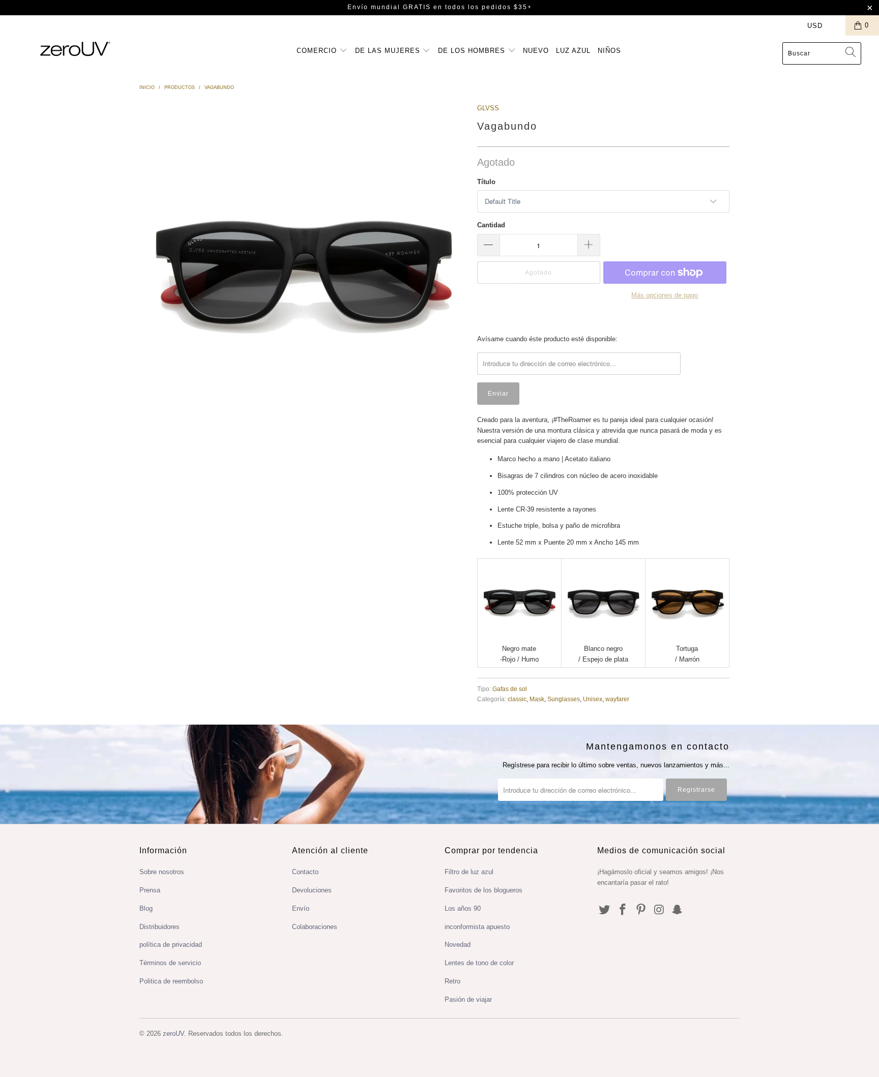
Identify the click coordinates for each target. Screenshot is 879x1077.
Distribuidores (159, 927)
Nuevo (536, 50)
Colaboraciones (314, 927)
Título (486, 182)
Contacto (305, 872)
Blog (146, 908)
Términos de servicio (170, 963)
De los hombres (473, 50)
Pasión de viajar (468, 999)
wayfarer (617, 699)
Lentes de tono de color (479, 963)
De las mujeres (389, 50)
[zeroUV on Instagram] (659, 910)
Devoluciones (312, 890)
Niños (609, 50)
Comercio (318, 50)
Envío (300, 908)
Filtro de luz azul (469, 872)
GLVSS (488, 108)
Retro (452, 981)
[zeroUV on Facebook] (623, 910)
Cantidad (491, 225)
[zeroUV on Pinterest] (641, 910)
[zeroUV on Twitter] (604, 910)
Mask (537, 699)
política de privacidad (170, 944)
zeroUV (173, 1033)
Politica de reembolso (171, 981)
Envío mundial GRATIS (389, 7)
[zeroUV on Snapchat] (677, 910)
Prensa (149, 890)
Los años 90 (463, 908)
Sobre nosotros (161, 872)
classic (517, 699)
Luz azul (573, 50)
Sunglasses (563, 699)
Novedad (458, 944)
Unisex (592, 699)
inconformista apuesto (477, 927)
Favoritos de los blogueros (483, 890)
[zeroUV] (75, 49)
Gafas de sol (509, 688)
